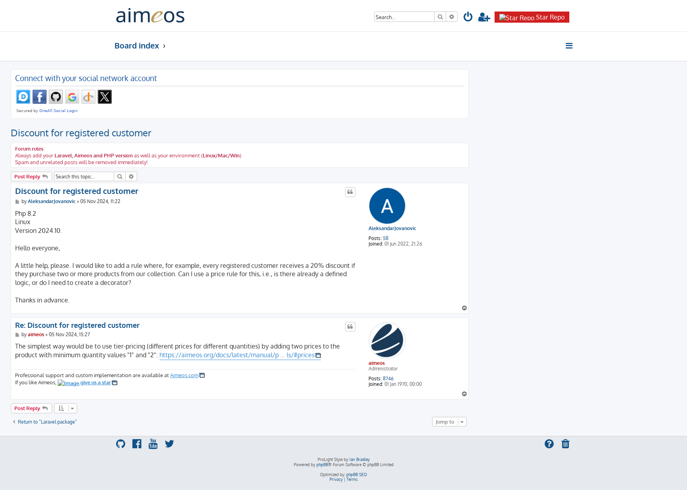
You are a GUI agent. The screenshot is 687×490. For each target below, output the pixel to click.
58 (385, 238)
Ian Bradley (359, 459)
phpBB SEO (356, 474)
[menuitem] (468, 18)
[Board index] (150, 15)
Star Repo (550, 17)
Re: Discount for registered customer (77, 325)
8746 (388, 379)
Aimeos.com (184, 375)
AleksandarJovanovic (392, 228)
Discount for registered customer (81, 132)
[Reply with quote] (350, 192)
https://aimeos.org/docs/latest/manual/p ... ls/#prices (236, 355)
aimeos (377, 363)
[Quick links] (569, 45)
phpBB (322, 464)
